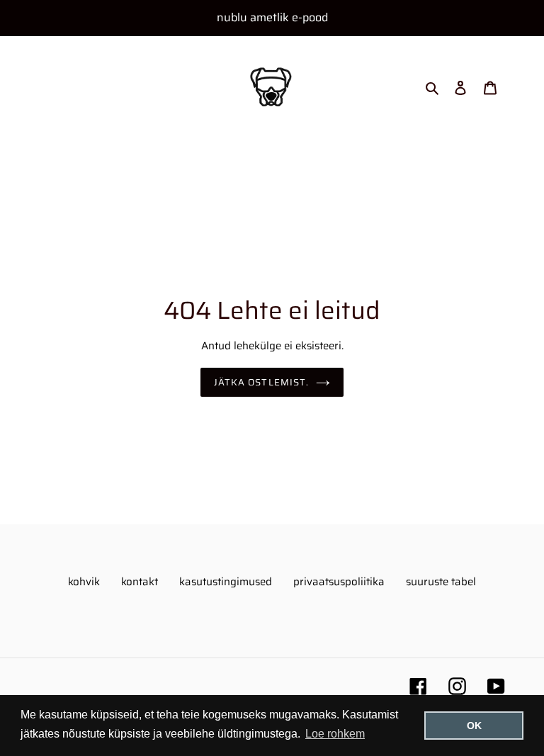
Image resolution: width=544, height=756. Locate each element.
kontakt (139, 581)
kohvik (84, 581)
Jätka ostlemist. (261, 382)
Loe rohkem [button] (335, 734)
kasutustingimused (225, 581)
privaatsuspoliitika (339, 581)
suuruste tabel (441, 581)
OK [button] (474, 725)
